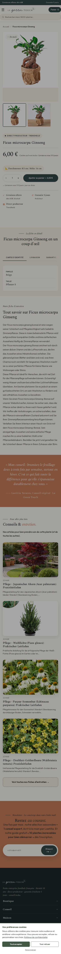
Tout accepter (16, 944)
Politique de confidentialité (36, 937)
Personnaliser (30, 950)
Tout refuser (45, 944)
